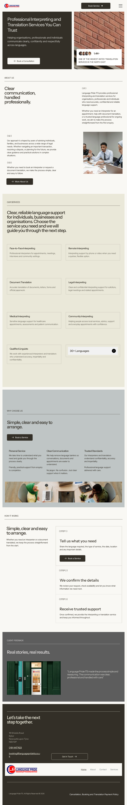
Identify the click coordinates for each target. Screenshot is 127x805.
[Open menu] (120, 6)
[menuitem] (83, 769)
